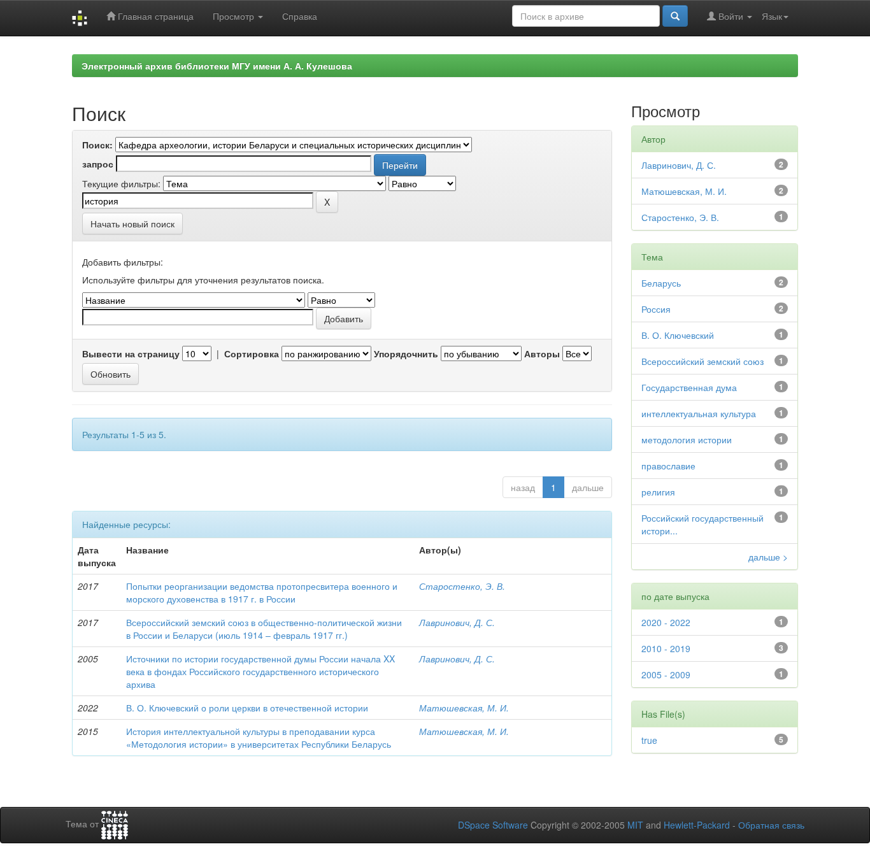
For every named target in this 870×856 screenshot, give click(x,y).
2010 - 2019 (665, 648)
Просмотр (235, 16)
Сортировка (251, 353)
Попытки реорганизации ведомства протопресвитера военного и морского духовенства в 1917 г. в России (261, 592)
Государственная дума (689, 387)
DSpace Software (493, 824)
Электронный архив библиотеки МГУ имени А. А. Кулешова (217, 65)
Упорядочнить (406, 353)
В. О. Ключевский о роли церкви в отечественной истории (247, 707)
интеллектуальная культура (698, 413)
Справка (299, 16)
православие (668, 465)
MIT (635, 824)
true (649, 740)
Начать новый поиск (132, 223)
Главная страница (154, 16)
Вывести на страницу (131, 353)
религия (658, 491)
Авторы (542, 353)
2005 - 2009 (665, 674)
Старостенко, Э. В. (462, 586)
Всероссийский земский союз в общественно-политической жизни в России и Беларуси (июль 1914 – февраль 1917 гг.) (264, 628)
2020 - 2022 (665, 622)
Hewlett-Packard (697, 824)
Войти (731, 16)
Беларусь (661, 282)
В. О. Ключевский (677, 335)
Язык (772, 16)
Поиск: (97, 144)
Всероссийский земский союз (702, 361)
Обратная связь (771, 824)
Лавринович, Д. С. (457, 622)
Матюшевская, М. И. (464, 707)
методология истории (686, 439)
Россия (656, 309)
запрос (97, 163)
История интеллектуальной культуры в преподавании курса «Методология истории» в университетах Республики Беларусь (258, 737)
